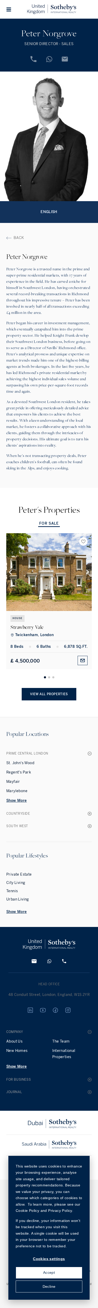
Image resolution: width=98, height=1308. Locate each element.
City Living (15, 883)
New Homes (17, 1051)
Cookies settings (49, 1259)
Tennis (12, 891)
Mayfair (13, 781)
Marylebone (16, 791)
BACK (19, 238)
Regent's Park (18, 772)
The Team (61, 1041)
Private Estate (19, 874)
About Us (14, 1041)
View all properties (49, 694)
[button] (8, 9)
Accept (49, 1272)
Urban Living (17, 899)
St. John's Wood (20, 763)
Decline (49, 1286)
